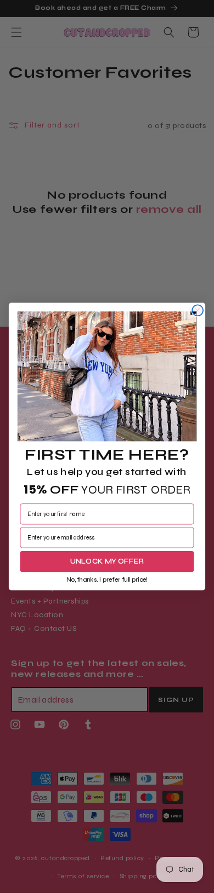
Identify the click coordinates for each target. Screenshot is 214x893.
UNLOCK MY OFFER (107, 561)
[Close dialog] (197, 310)
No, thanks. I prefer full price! (107, 579)
